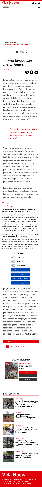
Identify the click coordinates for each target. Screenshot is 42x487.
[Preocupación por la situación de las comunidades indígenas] (8, 416)
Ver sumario (28, 376)
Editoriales (13, 42)
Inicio (6, 42)
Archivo (27, 379)
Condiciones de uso (30, 480)
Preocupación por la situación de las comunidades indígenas (25, 416)
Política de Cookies (8, 483)
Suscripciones (6, 480)
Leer (27, 372)
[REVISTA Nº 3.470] (11, 370)
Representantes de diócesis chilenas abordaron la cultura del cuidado (26, 455)
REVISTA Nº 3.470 (25, 367)
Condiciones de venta (9, 481)
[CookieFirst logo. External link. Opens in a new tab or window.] (5, 203)
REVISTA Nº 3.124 (17, 346)
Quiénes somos (17, 480)
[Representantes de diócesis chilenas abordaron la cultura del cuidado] (8, 456)
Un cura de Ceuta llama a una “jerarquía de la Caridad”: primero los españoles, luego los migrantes (26, 403)
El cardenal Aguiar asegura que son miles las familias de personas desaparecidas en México (26, 443)
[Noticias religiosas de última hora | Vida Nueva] (10, 3)
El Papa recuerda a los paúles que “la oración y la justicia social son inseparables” (26, 430)
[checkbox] (13, 253)
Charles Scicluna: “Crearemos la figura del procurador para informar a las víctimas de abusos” (23, 134)
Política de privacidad (23, 481)
